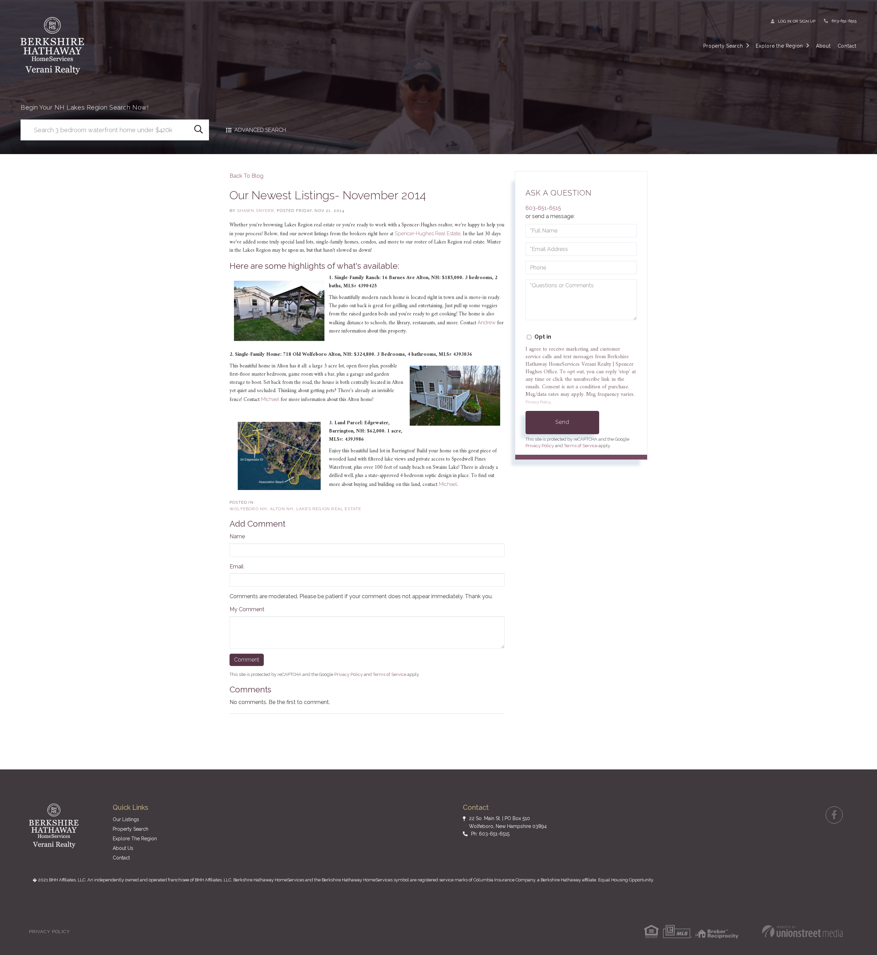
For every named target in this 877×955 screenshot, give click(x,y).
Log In (784, 21)
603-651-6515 (843, 20)
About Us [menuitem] (123, 848)
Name (237, 536)
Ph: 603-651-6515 (490, 834)
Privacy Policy (348, 674)
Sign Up (807, 21)
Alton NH (282, 508)
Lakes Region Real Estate (328, 508)
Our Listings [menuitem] (126, 819)
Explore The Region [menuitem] (135, 838)
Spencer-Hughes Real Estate (427, 233)
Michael (270, 399)
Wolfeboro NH (248, 508)
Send (562, 422)
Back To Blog (246, 176)
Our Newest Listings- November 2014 (328, 195)
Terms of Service (389, 674)
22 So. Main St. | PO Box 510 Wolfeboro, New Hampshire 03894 (508, 822)
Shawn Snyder (255, 210)
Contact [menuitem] (847, 46)
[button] (198, 130)
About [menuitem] (823, 46)
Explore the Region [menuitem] (779, 46)
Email (237, 566)
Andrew (487, 322)
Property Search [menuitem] (723, 46)
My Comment (247, 609)
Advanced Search (260, 130)
